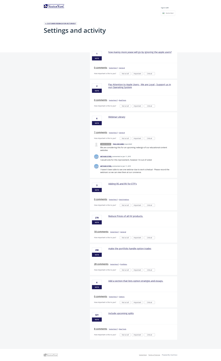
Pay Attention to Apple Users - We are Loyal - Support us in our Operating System (139, 86)
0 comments (100, 67)
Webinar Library (116, 116)
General (122, 68)
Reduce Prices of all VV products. (125, 216)
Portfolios (123, 264)
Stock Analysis (124, 199)
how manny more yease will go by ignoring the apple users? (140, 52)
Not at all (126, 73)
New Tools (122, 329)
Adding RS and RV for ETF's (122, 183)
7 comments (100, 132)
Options (122, 297)
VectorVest (143, 355)
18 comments (101, 231)
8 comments (100, 328)
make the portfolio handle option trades (129, 248)
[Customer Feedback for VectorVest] (54, 6)
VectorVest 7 (113, 68)
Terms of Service (154, 355)
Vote (97, 58)
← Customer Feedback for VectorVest (60, 23)
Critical (151, 73)
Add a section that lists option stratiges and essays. (135, 280)
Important (138, 73)
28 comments (101, 264)
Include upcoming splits (121, 313)
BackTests (122, 100)
